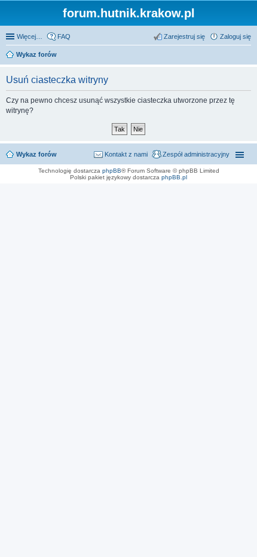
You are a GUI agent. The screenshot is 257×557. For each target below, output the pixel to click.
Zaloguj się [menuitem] (235, 36)
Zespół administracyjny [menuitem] (196, 154)
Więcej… (29, 36)
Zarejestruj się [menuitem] (184, 36)
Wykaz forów (36, 154)
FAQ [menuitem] (64, 36)
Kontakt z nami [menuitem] (126, 154)
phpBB (111, 170)
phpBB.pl (174, 177)
